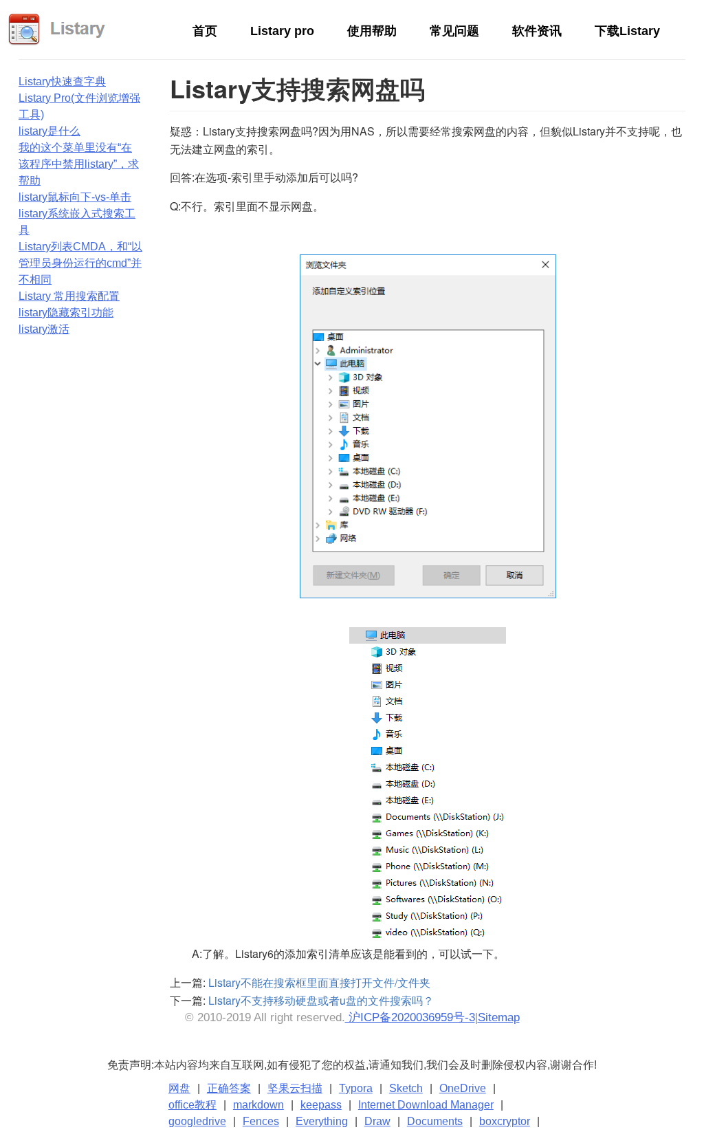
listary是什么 (49, 131)
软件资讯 (537, 31)
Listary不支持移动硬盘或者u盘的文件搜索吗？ (321, 1000)
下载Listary (627, 31)
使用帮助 (372, 31)
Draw (377, 1121)
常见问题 (454, 31)
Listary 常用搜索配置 (69, 296)
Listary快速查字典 (62, 81)
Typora (356, 1088)
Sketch (406, 1088)
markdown (258, 1105)
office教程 (192, 1105)
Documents (435, 1121)
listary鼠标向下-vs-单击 (75, 197)
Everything (322, 1121)
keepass (321, 1105)
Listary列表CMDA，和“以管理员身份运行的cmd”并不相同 (80, 263)
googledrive (197, 1121)
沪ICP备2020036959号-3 (410, 1017)
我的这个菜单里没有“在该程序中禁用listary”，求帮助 (79, 164)
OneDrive (462, 1088)
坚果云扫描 (294, 1088)
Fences (261, 1121)
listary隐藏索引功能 (66, 312)
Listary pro (282, 31)
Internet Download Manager (426, 1105)
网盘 (179, 1088)
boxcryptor (504, 1121)
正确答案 (229, 1088)
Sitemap (499, 1017)
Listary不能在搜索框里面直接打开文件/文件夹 (319, 982)
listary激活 (44, 329)
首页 (204, 31)
